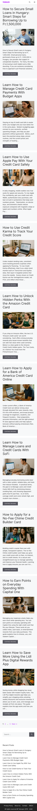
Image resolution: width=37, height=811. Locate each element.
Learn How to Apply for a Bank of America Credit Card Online (18, 373)
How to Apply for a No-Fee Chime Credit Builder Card (18, 518)
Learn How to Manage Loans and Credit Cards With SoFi (17, 448)
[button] (29, 2)
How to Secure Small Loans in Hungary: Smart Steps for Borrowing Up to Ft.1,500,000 (18, 16)
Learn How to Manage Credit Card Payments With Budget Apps (17, 90)
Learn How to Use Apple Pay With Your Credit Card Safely (18, 160)
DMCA (31, 806)
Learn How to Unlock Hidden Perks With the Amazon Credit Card (18, 301)
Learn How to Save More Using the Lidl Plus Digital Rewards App (18, 658)
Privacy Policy (8, 806)
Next (14, 724)
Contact (24, 806)
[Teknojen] (6, 2)
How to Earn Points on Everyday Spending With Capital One (17, 586)
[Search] (31, 734)
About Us (17, 806)
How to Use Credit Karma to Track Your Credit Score (18, 231)
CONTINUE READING (10, 74)
